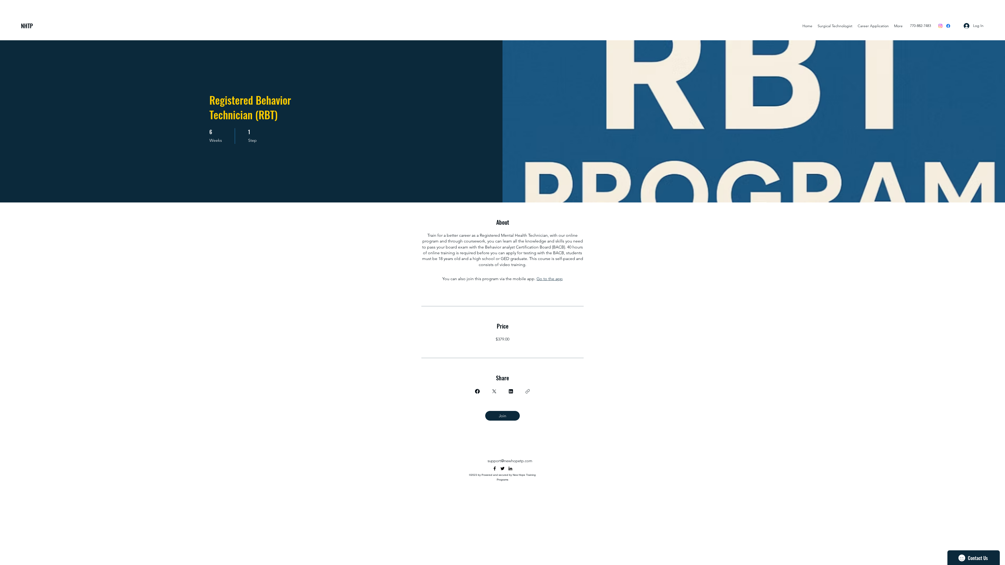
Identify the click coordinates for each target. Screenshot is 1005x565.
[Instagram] (940, 26)
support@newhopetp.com (510, 460)
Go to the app (550, 278)
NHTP (27, 25)
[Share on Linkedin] (511, 391)
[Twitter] (502, 468)
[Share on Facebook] (477, 391)
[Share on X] (494, 391)
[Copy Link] (527, 391)
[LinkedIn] (510, 468)
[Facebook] (948, 26)
